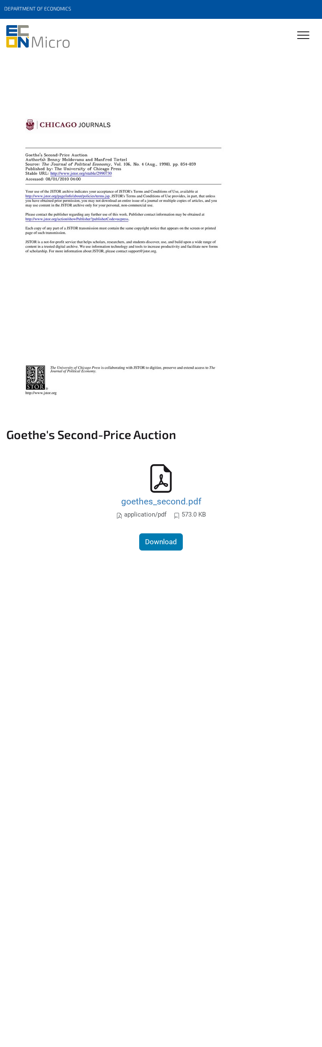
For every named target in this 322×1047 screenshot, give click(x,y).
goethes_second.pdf (161, 501)
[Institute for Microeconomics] (38, 36)
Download (161, 542)
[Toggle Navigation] (303, 35)
